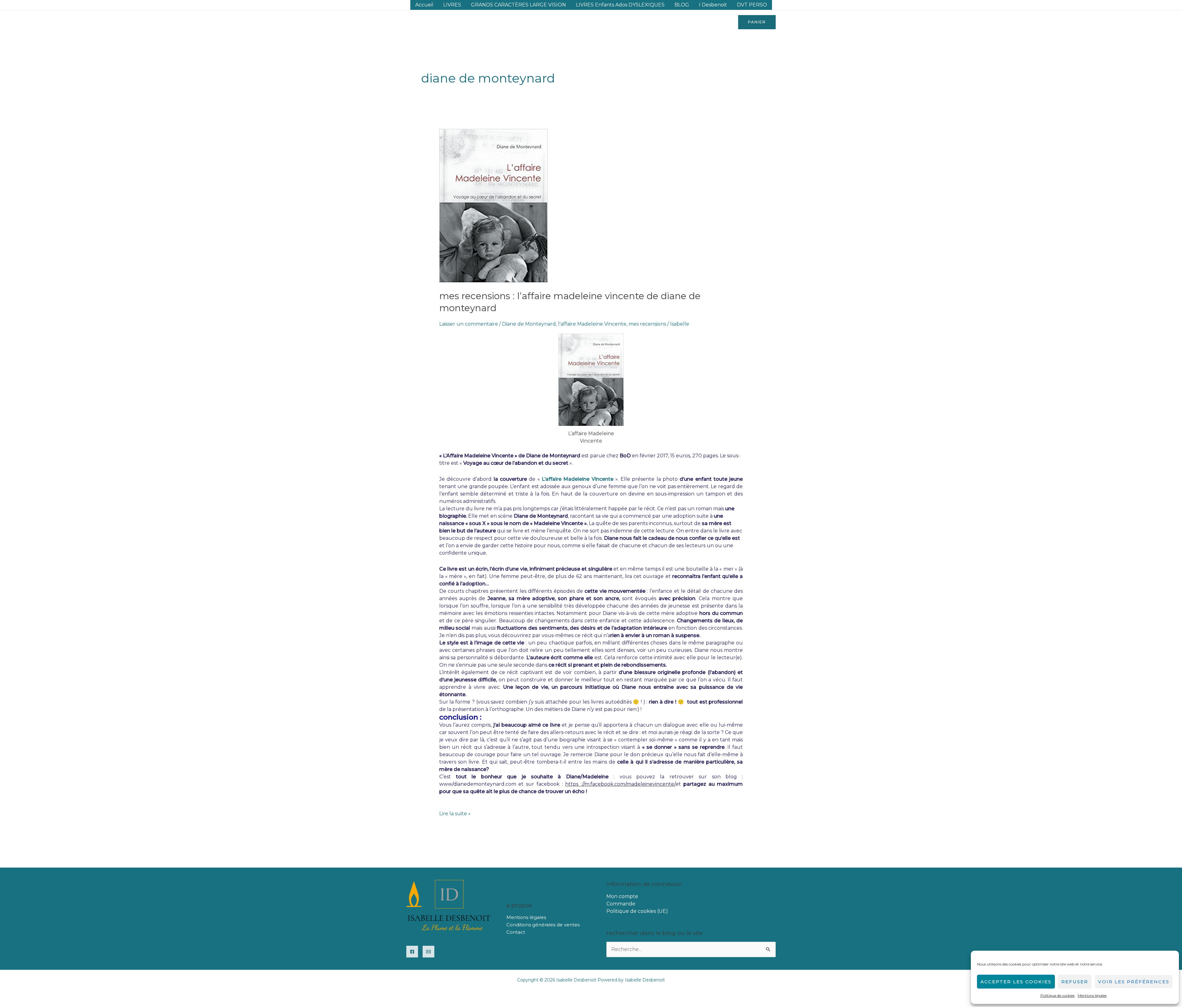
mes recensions (647, 324)
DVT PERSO (752, 5)
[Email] (428, 951)
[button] (757, 22)
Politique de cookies (1057, 995)
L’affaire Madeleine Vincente (576, 479)
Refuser (1074, 982)
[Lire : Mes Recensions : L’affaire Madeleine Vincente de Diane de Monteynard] (493, 205)
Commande (620, 904)
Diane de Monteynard (529, 324)
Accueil (424, 5)
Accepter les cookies (1015, 982)
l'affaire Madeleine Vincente (592, 324)
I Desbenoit (713, 5)
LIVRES (452, 5)
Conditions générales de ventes (543, 925)
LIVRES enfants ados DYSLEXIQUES (620, 5)
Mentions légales (1092, 995)
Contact (515, 932)
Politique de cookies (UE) (637, 911)
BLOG (681, 5)
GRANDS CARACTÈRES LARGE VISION (518, 5)
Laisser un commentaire (468, 324)
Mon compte (622, 896)
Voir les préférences (1133, 982)
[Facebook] (412, 951)
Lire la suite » (455, 813)
